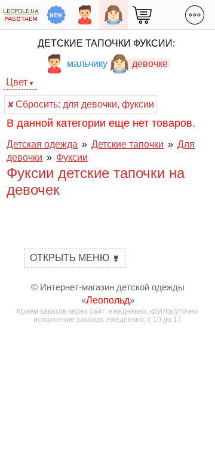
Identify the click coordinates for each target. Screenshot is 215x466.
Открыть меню (74, 258)
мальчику (87, 64)
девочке (150, 64)
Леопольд (108, 300)
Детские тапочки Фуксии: (106, 43)
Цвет (16, 82)
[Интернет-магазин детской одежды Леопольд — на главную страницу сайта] (21, 14)
